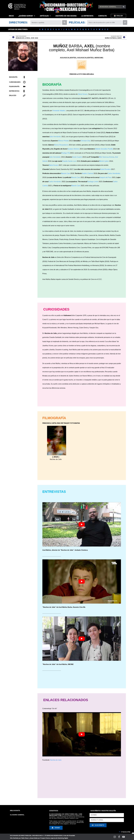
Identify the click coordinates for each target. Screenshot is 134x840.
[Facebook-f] (119, 837)
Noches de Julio (55, 760)
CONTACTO (102, 16)
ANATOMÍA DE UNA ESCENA (66, 16)
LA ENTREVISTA (87, 16)
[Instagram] (115, 837)
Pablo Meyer (25, 838)
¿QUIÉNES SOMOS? (26, 16)
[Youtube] (123, 837)
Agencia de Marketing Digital (59, 838)
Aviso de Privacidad (69, 835)
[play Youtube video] (81, 524)
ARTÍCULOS (44, 16)
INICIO (11, 16)
